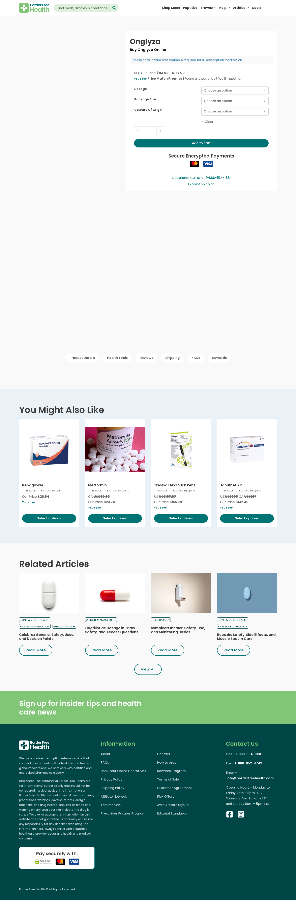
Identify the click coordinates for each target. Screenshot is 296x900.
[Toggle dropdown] (215, 8)
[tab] (82, 357)
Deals (256, 7)
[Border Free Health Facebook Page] (229, 815)
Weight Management (101, 620)
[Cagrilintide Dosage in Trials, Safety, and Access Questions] (115, 593)
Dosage (140, 89)
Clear (209, 121)
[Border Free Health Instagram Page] (240, 815)
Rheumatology (64, 626)
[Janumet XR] (247, 449)
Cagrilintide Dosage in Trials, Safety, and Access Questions (111, 630)
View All (148, 669)
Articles (239, 7)
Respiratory (161, 620)
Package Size (145, 99)
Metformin (97, 485)
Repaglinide (32, 485)
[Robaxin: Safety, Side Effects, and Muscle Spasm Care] (247, 593)
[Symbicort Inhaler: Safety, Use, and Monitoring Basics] (181, 593)
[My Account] (267, 7)
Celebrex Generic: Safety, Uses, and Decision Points (46, 636)
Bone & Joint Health (35, 620)
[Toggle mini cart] (275, 8)
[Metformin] (115, 449)
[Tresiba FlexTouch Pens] (181, 449)
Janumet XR (231, 485)
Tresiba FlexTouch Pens (175, 485)
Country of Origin (148, 110)
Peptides (190, 7)
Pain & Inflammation (35, 626)
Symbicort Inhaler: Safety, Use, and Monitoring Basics (178, 630)
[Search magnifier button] (114, 8)
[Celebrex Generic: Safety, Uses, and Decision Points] (49, 593)
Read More (36, 650)
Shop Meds (171, 7)
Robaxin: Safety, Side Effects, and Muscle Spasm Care (246, 636)
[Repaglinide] (49, 449)
